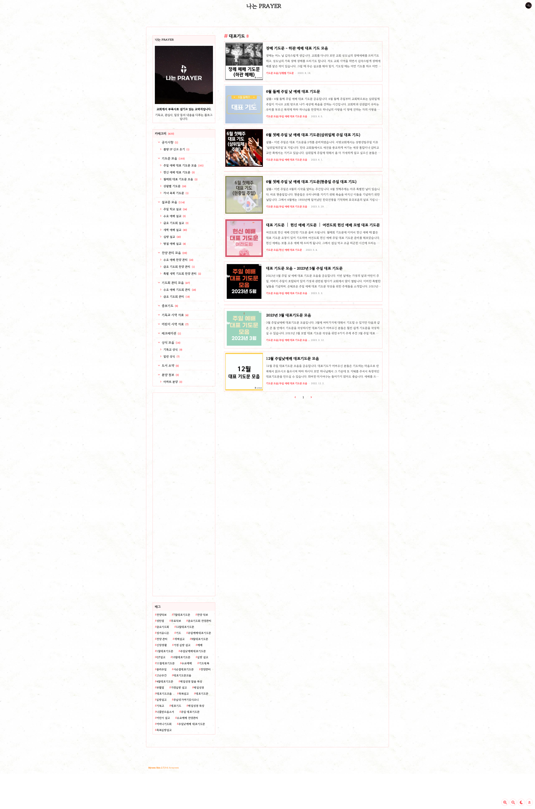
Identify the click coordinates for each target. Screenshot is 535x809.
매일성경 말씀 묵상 (191, 681)
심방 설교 (172, 237)
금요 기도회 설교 (176, 223)
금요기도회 (163, 627)
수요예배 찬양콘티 (187, 718)
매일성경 (199, 687)
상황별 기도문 (174, 186)
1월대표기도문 (165, 651)
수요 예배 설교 (174, 216)
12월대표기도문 (185, 627)
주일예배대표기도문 (199, 633)
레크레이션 (171, 333)
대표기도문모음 (182, 675)
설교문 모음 (173, 202)
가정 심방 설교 (182, 645)
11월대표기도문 (166, 663)
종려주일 (162, 669)
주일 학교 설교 (175, 209)
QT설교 (161, 657)
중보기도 (169, 306)
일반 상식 (171, 356)
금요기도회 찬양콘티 (199, 621)
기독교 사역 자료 (175, 315)
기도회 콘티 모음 (175, 283)
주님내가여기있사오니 (186, 699)
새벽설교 (179, 639)
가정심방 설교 (179, 687)
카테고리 (164, 133)
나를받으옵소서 (165, 712)
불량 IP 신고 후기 (176, 149)
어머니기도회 (164, 724)
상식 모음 (170, 342)
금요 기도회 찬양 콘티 (179, 266)
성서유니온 (163, 633)
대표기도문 (202, 693)
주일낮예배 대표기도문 (191, 724)
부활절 (160, 687)
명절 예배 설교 (174, 243)
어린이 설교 (163, 718)
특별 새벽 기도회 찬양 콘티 (182, 273)
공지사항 (169, 142)
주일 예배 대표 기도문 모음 (183, 165)
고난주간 (162, 675)
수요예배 (187, 663)
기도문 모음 (173, 158)
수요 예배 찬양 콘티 (178, 260)
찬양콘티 (206, 669)
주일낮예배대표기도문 (193, 651)
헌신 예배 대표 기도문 (179, 172)
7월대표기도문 (181, 614)
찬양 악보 (202, 614)
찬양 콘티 (162, 639)
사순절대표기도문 (183, 669)
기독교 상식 (172, 349)
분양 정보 (170, 375)
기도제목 (204, 663)
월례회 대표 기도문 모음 (180, 179)
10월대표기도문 (181, 657)
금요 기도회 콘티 (176, 296)
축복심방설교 (164, 730)
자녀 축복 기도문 (176, 193)
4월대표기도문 (165, 681)
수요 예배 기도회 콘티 (179, 289)
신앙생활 (162, 645)
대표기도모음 (164, 693)
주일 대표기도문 (190, 712)
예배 (200, 645)
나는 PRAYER (263, 6)
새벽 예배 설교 (175, 230)
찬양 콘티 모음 (174, 253)
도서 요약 (170, 365)
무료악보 (176, 621)
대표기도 (176, 706)
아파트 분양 (172, 382)
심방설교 (162, 699)
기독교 (160, 706)
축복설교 (184, 693)
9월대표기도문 (199, 639)
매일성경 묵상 (196, 706)
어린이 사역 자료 (175, 324)
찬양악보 (162, 614)
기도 (178, 633)
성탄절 (160, 621)
